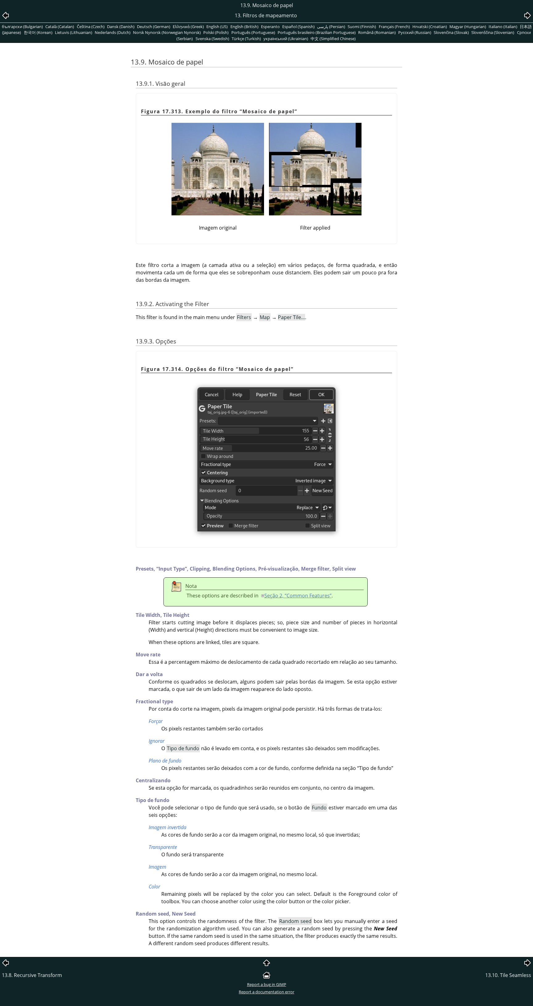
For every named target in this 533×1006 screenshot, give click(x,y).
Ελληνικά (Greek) (188, 26)
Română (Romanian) (377, 32)
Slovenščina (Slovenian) (492, 32)
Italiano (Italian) (503, 26)
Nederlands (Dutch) (112, 32)
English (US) (217, 26)
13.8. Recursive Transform (32, 975)
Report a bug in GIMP (266, 984)
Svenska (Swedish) (212, 38)
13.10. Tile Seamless (508, 975)
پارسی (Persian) (331, 26)
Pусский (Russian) (414, 32)
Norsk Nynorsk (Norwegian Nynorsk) (167, 32)
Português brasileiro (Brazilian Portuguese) (317, 32)
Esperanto (270, 26)
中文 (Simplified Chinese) (333, 38)
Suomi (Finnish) (362, 26)
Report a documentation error (266, 992)
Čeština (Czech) (91, 26)
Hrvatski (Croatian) (429, 26)
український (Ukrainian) (285, 38)
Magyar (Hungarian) (467, 26)
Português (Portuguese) (253, 32)
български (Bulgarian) (22, 26)
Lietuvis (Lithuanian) (73, 32)
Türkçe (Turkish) (246, 38)
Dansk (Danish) (120, 26)
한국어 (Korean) (38, 32)
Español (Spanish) (298, 26)
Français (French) (394, 26)
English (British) (244, 26)
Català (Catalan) (59, 26)
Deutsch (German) (153, 26)
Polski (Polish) (216, 32)
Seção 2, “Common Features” (298, 595)
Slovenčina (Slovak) (451, 32)
